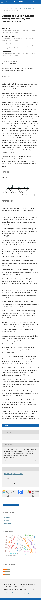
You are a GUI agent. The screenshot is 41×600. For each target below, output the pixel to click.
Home (4, 8)
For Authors (6, 520)
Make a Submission (11, 505)
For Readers (6, 517)
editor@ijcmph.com (26, 593)
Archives (10, 8)
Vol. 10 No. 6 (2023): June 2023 (24, 8)
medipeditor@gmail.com (12, 593)
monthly (31, 194)
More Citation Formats (12, 460)
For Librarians (7, 523)
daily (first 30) (24, 194)
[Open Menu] (2, 2)
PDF (6, 426)
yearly (37, 194)
